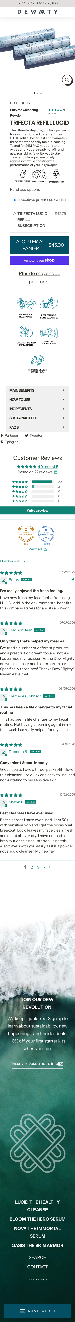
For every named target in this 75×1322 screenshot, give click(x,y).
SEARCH (37, 1257)
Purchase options (25, 189)
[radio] (14, 200)
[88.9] (26, 534)
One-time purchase (35, 200)
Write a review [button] (37, 510)
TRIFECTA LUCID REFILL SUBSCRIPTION (32, 219)
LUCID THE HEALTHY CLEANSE (37, 1205)
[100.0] (46, 534)
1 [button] (35, 93)
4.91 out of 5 (48, 466)
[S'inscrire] (60, 1064)
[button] (55, 110)
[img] (11, 573)
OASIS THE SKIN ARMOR (37, 1245)
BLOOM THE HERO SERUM (38, 1219)
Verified (35, 549)
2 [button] (38, 94)
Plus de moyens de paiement (39, 278)
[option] (37, 50)
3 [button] (41, 94)
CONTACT (37, 1267)
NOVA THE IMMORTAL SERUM (37, 1232)
